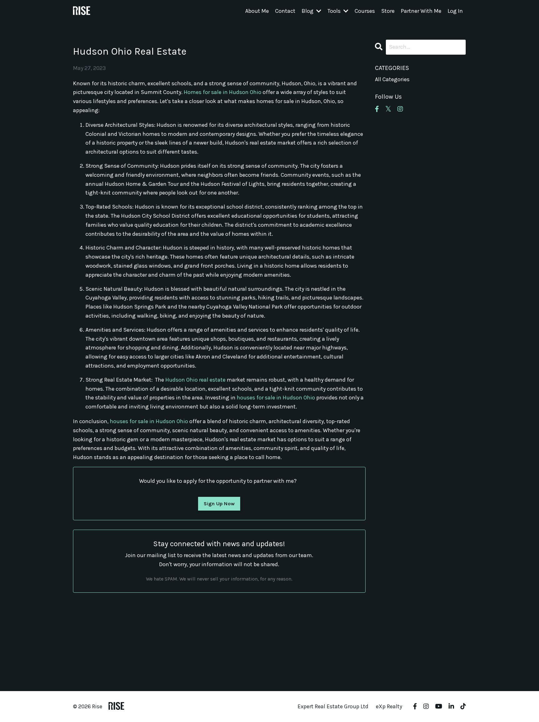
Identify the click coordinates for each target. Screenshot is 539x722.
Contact (285, 10)
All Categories (392, 79)
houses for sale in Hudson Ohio (276, 397)
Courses (365, 10)
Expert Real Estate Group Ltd (333, 706)
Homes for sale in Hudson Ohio (222, 92)
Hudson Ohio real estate (195, 379)
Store (388, 10)
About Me (257, 10)
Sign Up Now (219, 504)
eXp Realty (389, 706)
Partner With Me (421, 10)
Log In (455, 10)
